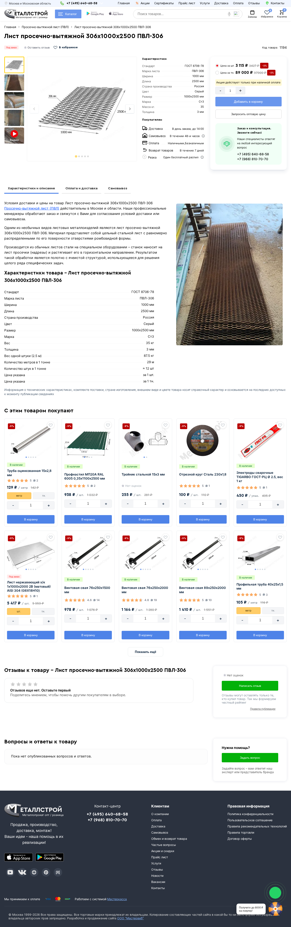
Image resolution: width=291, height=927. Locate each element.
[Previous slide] (34, 109)
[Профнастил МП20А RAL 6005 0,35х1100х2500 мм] (88, 440)
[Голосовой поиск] (229, 14)
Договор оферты (240, 838)
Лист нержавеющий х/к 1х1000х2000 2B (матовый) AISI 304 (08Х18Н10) (29, 586)
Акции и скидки (162, 851)
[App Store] (18, 857)
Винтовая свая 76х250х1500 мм (87, 590)
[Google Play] (49, 857)
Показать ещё (145, 652)
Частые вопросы (163, 845)
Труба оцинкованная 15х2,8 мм (29, 473)
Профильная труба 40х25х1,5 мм (259, 586)
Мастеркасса (117, 899)
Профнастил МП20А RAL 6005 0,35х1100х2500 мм (84, 476)
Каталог (71, 14)
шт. (19, 611)
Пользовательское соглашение (250, 820)
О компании (160, 814)
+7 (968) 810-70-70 (252, 159)
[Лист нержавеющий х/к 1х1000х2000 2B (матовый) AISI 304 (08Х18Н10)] (31, 552)
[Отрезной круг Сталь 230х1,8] (203, 440)
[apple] (116, 14)
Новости (157, 875)
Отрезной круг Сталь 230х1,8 (202, 474)
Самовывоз (117, 188)
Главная (124, 3)
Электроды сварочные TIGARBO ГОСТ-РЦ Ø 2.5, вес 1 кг (259, 477)
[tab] (76, 156)
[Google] (95, 14)
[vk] (22, 872)
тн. (44, 495)
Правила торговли (241, 832)
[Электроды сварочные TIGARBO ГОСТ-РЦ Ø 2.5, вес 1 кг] (260, 440)
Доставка (221, 3)
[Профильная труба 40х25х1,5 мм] (260, 552)
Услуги (205, 3)
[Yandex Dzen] (34, 872)
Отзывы (254, 3)
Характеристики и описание (31, 188)
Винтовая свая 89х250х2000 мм (202, 590)
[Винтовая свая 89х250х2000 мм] (203, 552)
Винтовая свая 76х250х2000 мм (145, 590)
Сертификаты (164, 3)
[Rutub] (58, 872)
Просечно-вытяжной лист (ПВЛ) (31, 208)
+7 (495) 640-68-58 (253, 154)
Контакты (158, 888)
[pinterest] (46, 872)
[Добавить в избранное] (50, 425)
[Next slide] (129, 109)
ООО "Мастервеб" (130, 918)
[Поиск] (238, 14)
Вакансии (158, 882)
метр (19, 495)
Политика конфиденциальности (250, 814)
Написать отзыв (250, 685)
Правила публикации (262, 708)
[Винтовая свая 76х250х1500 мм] (88, 552)
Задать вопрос (250, 757)
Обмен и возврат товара (169, 838)
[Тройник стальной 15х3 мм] (145, 440)
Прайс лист (187, 3)
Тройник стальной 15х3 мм (143, 474)
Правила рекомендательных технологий (257, 826)
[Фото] (82, 109)
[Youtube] (10, 872)
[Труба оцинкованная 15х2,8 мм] (31, 440)
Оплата (238, 3)
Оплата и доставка (81, 188)
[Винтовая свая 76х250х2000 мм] (145, 552)
